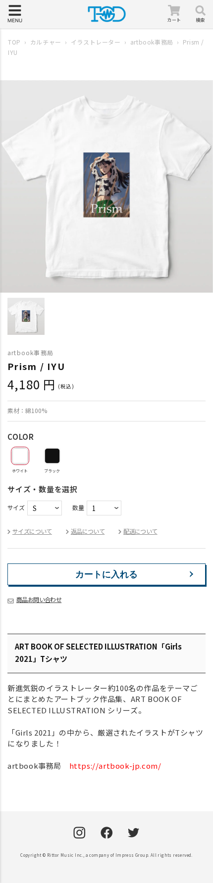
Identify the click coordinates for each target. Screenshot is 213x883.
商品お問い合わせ (38, 599)
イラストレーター (96, 42)
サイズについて (32, 531)
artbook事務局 (151, 42)
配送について (140, 531)
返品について (88, 531)
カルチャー (45, 42)
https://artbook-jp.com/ (115, 765)
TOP (14, 42)
